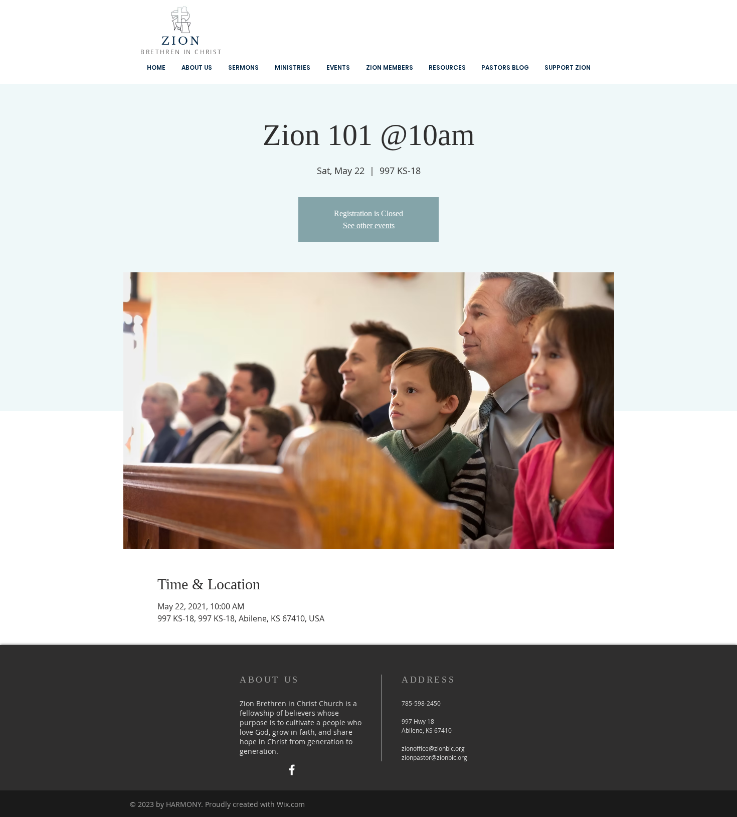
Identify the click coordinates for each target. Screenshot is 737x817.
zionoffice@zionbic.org (433, 748)
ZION (181, 41)
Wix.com (291, 804)
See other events (369, 225)
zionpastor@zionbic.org (434, 757)
